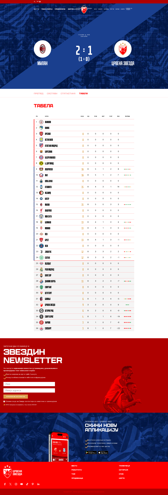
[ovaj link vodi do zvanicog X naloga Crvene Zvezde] (10, 484)
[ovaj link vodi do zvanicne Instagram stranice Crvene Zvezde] (16, 484)
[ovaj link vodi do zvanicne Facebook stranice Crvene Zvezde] (4, 484)
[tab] (38, 93)
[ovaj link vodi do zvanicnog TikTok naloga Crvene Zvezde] (27, 484)
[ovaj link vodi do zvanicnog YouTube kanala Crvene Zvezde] (21, 484)
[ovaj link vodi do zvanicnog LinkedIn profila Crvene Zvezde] (38, 484)
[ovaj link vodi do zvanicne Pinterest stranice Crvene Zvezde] (32, 484)
